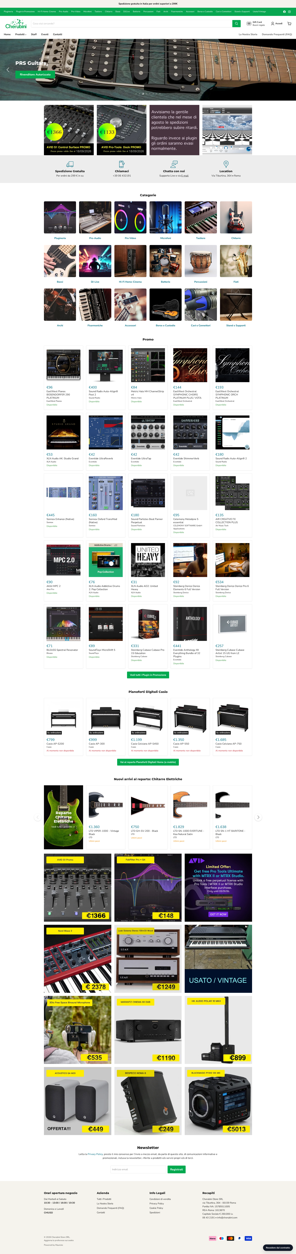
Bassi (117, 11)
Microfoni (87, 11)
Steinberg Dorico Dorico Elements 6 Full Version (186, 587)
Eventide (93, 461)
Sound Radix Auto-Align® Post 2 (103, 393)
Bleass (50, 653)
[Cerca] (236, 23)
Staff (34, 34)
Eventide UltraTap (141, 458)
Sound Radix (94, 398)
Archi (165, 11)
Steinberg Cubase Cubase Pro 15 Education (147, 651)
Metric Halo (136, 398)
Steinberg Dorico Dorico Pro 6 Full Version (232, 587)
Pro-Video (75, 11)
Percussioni (148, 11)
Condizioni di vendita (160, 1199)
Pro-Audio (63, 11)
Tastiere (98, 11)
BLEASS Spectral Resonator (62, 650)
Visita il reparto (30, 77)
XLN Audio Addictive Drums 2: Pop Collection (104, 587)
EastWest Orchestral (182, 401)
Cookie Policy (156, 1208)
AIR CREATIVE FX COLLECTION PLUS (227, 520)
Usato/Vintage (259, 11)
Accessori (190, 11)
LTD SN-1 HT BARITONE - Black (230, 832)
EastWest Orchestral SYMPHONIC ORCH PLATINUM (227, 395)
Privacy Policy (95, 1154)
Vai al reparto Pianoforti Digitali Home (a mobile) (148, 762)
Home (7, 34)
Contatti (57, 34)
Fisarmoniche (177, 11)
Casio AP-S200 (55, 743)
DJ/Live (126, 11)
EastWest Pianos (54, 401)
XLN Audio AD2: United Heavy (144, 587)
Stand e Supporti (242, 11)
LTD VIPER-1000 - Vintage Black (104, 832)
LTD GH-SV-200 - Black (144, 831)
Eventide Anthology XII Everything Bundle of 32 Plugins (186, 653)
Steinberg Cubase (139, 656)
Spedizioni (155, 1212)
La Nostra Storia (248, 34)
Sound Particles (138, 525)
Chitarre (108, 11)
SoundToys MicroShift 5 (102, 650)
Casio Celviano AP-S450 (145, 743)
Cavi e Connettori (223, 11)
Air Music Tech (222, 525)
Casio (49, 747)
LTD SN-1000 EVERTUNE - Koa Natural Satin (188, 832)
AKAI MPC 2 (54, 586)
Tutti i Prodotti (104, 1199)
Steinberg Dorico (181, 592)
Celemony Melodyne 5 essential (185, 520)
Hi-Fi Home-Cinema (47, 11)
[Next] (258, 817)
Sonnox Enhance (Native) (60, 519)
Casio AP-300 (97, 743)
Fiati (158, 11)
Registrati (176, 1169)
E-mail (185, 175)
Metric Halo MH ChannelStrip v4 (147, 393)
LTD (90, 837)
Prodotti (20, 34)
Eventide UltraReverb (101, 458)
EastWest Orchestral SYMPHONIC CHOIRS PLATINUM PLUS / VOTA (187, 395)
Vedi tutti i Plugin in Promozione (148, 675)
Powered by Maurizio (53, 1245)
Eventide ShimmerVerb (186, 458)
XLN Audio (51, 461)
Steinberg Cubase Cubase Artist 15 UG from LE (230, 651)
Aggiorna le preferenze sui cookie (59, 1240)
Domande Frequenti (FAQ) (277, 34)
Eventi (44, 34)
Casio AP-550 (181, 743)
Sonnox (50, 522)
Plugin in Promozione (25, 11)
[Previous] (37, 817)
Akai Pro (50, 589)
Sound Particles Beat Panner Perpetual (147, 520)
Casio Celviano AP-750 (229, 743)
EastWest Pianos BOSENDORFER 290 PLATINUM (58, 395)
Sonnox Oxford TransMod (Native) (103, 520)
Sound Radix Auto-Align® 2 (231, 458)
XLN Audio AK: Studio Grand (62, 458)
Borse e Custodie (205, 11)
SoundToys (94, 653)
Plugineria (8, 11)
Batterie (136, 11)
